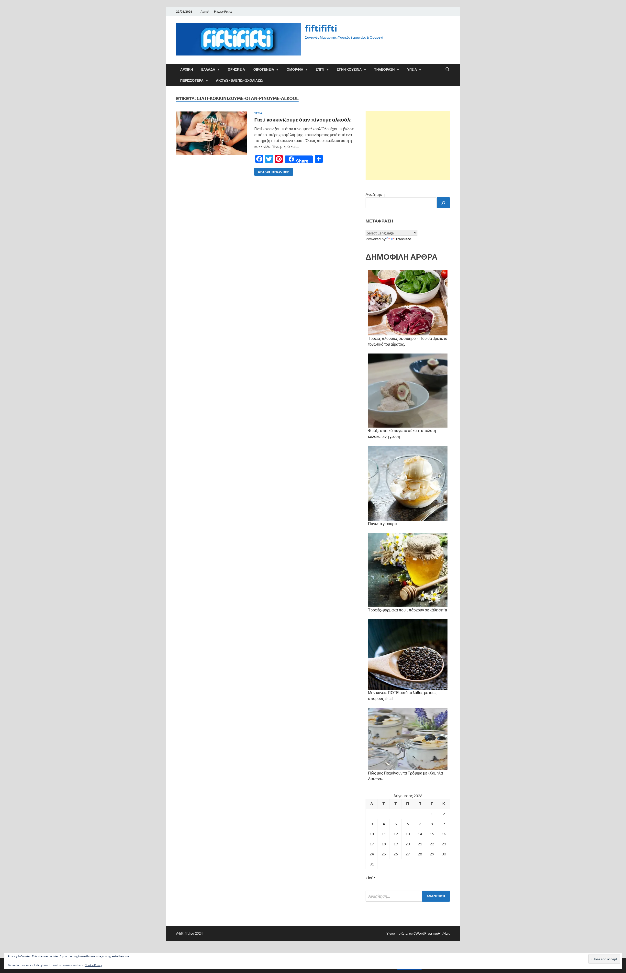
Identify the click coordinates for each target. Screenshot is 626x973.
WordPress (424, 933)
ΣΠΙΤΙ (320, 69)
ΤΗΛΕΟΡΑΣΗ (384, 69)
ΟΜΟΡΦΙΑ (295, 69)
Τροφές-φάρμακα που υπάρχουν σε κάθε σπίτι (407, 610)
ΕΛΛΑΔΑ (208, 69)
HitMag (443, 933)
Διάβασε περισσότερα (271, 170)
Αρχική (205, 11)
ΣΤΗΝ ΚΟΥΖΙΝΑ (349, 69)
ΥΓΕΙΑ (412, 69)
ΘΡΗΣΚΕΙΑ (236, 69)
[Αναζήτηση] (443, 202)
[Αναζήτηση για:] (408, 896)
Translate (403, 238)
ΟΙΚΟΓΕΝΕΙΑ (263, 69)
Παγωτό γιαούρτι (382, 523)
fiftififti (321, 28)
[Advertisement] (408, 145)
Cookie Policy (93, 965)
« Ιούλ (370, 877)
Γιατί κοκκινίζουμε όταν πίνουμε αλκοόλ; (303, 119)
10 (371, 833)
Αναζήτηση (375, 194)
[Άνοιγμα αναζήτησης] (447, 69)
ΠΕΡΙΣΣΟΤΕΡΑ (191, 80)
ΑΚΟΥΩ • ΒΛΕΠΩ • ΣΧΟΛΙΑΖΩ (239, 80)
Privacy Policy (223, 11)
